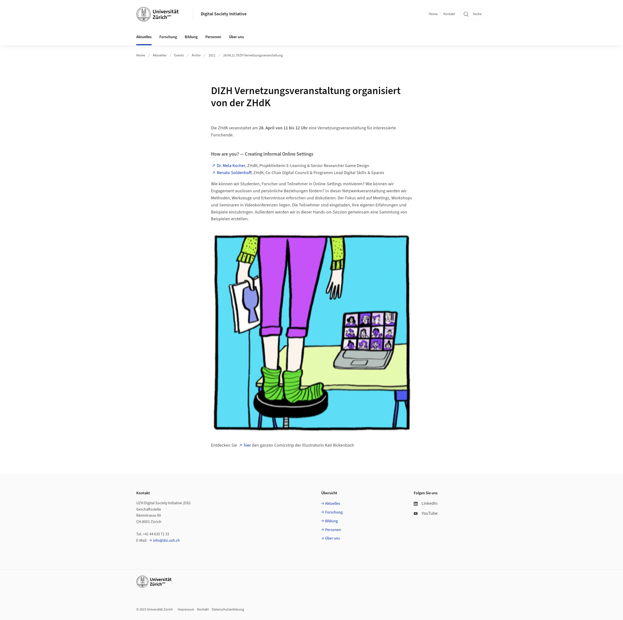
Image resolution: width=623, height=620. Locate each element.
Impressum (186, 609)
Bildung (331, 521)
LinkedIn (429, 503)
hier (247, 445)
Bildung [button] (191, 37)
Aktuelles (159, 55)
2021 (212, 55)
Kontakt (449, 14)
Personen (333, 529)
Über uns (332, 538)
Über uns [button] (236, 37)
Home (433, 14)
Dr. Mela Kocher (231, 166)
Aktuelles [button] (144, 37)
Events (179, 55)
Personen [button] (213, 37)
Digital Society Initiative (224, 14)
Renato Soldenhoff (234, 173)
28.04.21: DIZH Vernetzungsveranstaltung (253, 55)
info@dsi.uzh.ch (166, 540)
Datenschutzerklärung (228, 609)
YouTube (429, 513)
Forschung (334, 512)
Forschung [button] (168, 37)
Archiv (196, 55)
